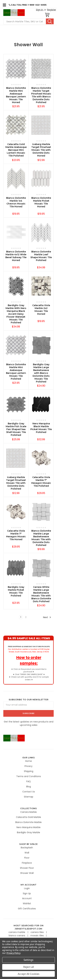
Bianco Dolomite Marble (28, 822)
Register (51, 9)
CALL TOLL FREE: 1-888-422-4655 (28, 4)
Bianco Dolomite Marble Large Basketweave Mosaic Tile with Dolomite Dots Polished (41, 538)
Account (27, 898)
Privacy (28, 766)
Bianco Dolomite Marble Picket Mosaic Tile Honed (41, 202)
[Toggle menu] (4, 4)
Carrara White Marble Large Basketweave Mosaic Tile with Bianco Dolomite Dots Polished (41, 594)
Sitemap (28, 796)
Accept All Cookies (28, 974)
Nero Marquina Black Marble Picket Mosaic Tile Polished (41, 428)
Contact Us (28, 791)
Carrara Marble (28, 812)
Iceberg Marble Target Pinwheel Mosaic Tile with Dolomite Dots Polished (16, 483)
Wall (27, 852)
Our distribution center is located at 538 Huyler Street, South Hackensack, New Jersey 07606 (29, 649)
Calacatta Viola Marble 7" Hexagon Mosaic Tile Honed (16, 535)
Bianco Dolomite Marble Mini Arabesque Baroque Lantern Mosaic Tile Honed (16, 95)
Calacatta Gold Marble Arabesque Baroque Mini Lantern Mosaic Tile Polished (16, 150)
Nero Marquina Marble (28, 827)
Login (27, 888)
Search (50, 21)
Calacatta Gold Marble (28, 817)
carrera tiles (37, 932)
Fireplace (27, 862)
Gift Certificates (27, 908)
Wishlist (27, 903)
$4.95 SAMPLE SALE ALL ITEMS (29, 638)
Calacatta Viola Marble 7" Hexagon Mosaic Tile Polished (41, 481)
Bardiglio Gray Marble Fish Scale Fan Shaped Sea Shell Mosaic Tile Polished (16, 429)
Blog (28, 786)
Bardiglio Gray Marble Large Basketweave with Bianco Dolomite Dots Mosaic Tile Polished (41, 373)
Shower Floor (27, 868)
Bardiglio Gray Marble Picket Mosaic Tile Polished (16, 591)
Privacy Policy (13, 952)
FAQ (28, 781)
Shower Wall (27, 873)
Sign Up (27, 893)
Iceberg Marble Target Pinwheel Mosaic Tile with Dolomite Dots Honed (41, 150)
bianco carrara (17, 935)
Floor (26, 857)
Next (46, 617)
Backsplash (27, 847)
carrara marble (17, 932)
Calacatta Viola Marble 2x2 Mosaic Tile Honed (41, 309)
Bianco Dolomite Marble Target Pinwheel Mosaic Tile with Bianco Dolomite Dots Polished (41, 95)
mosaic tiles (37, 935)
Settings (28, 960)
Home (28, 761)
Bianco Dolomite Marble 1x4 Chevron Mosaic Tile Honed (16, 202)
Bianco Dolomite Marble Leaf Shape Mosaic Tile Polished (41, 256)
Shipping (28, 771)
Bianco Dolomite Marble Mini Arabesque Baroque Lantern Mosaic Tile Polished (16, 371)
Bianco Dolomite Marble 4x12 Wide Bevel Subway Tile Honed (15, 256)
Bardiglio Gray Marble (28, 832)
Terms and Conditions (28, 776)
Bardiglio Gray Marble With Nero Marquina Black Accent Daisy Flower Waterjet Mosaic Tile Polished (16, 314)
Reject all (28, 967)
